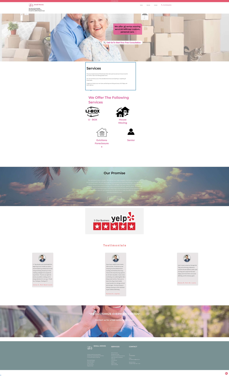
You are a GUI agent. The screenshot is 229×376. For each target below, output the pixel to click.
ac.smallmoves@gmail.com (134, 359)
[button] (115, 357)
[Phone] (104, 42)
